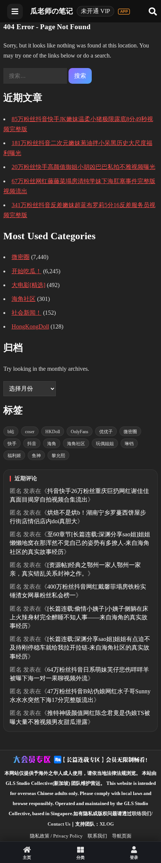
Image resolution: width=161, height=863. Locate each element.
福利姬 (14, 455)
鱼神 (36, 455)
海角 (51, 443)
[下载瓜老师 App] (124, 11)
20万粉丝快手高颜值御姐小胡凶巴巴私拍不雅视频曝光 (83, 167)
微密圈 (21, 257)
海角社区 (24, 299)
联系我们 (97, 836)
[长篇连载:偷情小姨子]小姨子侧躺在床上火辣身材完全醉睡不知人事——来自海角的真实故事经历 (79, 617)
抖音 (31, 443)
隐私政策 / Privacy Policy (56, 836)
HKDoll (52, 431)
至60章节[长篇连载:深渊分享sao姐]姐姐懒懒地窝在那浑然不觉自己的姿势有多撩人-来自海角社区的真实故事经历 (80, 543)
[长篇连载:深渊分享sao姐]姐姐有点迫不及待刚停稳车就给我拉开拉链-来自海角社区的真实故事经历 (80, 647)
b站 (10, 431)
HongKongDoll (30, 326)
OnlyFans (79, 431)
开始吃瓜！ (27, 271)
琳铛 (129, 443)
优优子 (106, 431)
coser (29, 431)
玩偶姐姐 (105, 443)
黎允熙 (58, 455)
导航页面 (121, 836)
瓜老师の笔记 (51, 11)
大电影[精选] (28, 285)
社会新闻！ (27, 312)
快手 (11, 443)
